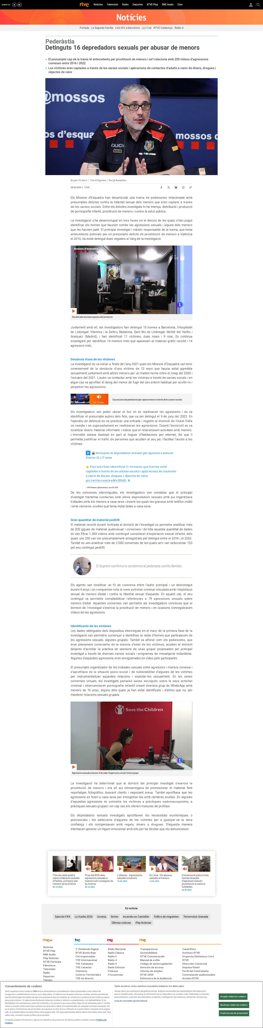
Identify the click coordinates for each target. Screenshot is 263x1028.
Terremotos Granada (195, 916)
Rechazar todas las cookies (233, 1005)
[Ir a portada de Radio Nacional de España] (122, 940)
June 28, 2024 (113, 487)
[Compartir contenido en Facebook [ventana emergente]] (161, 187)
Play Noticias (143, 922)
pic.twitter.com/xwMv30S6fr (106, 480)
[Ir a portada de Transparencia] (180, 940)
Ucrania (101, 916)
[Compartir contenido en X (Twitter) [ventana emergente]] (168, 187)
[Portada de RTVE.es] (84, 5)
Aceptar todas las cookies (233, 996)
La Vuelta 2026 (84, 916)
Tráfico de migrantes (166, 916)
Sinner (114, 916)
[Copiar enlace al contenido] (190, 187)
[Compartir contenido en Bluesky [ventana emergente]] (176, 187)
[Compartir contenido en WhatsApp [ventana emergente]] (183, 187)
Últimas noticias (121, 922)
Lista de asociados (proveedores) (130, 1001)
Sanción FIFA (62, 916)
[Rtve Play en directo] (14, 5)
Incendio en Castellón (136, 916)
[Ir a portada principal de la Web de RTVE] (58, 939)
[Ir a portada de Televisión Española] (90, 940)
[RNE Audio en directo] (19, 5)
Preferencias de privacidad (234, 1013)
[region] (131, 1004)
